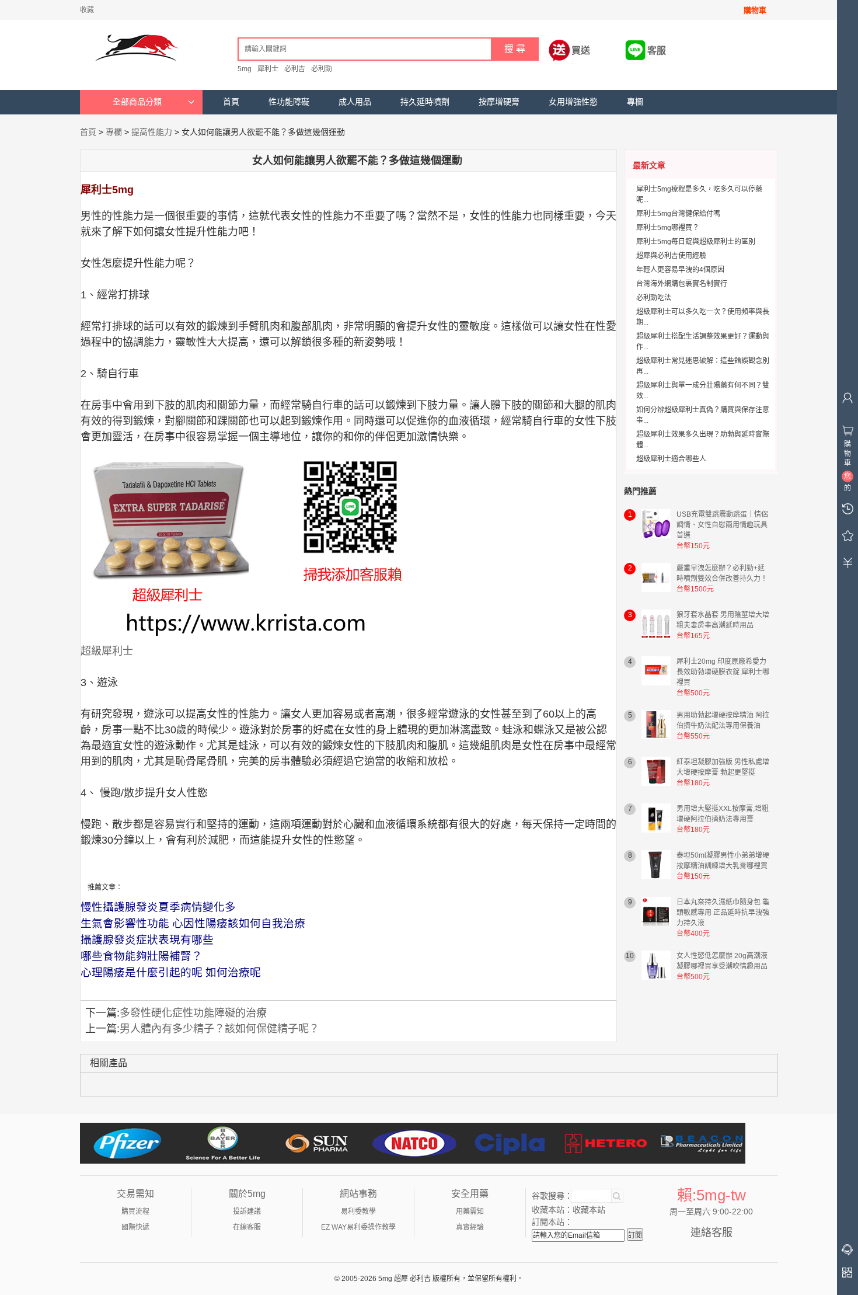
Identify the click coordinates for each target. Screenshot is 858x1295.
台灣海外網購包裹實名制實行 (681, 284)
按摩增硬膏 (499, 102)
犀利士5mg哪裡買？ (667, 228)
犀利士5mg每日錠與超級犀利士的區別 (695, 242)
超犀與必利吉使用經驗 (671, 256)
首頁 (231, 102)
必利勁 (321, 69)
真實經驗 (470, 1227)
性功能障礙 (288, 102)
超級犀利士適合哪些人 (671, 459)
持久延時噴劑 (424, 102)
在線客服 (247, 1227)
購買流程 (135, 1211)
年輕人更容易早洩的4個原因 (680, 270)
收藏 (87, 10)
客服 (656, 50)
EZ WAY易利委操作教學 (358, 1227)
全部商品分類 (137, 102)
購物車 (755, 10)
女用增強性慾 (573, 102)
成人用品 (355, 102)
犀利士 (267, 69)
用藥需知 (470, 1211)
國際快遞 (135, 1227)
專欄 (635, 102)
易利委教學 (358, 1211)
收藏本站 (589, 1209)
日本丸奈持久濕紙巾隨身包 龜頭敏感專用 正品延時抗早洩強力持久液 (722, 912)
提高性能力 (151, 132)
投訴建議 (247, 1211)
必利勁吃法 (653, 298)
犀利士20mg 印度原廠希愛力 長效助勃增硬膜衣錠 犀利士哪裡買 (722, 672)
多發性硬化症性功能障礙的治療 (193, 1013)
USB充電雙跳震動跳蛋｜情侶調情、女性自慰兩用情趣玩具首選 (722, 524)
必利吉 (294, 69)
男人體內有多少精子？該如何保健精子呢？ (219, 1029)
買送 (580, 50)
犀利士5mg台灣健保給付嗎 (678, 214)
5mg (245, 69)
